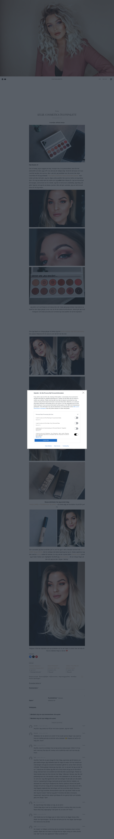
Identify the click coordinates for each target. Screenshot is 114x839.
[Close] (83, 393)
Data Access (57, 446)
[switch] (76, 418)
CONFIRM (46, 440)
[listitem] (57, 414)
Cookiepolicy (66, 446)
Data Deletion (48, 446)
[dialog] (57, 419)
